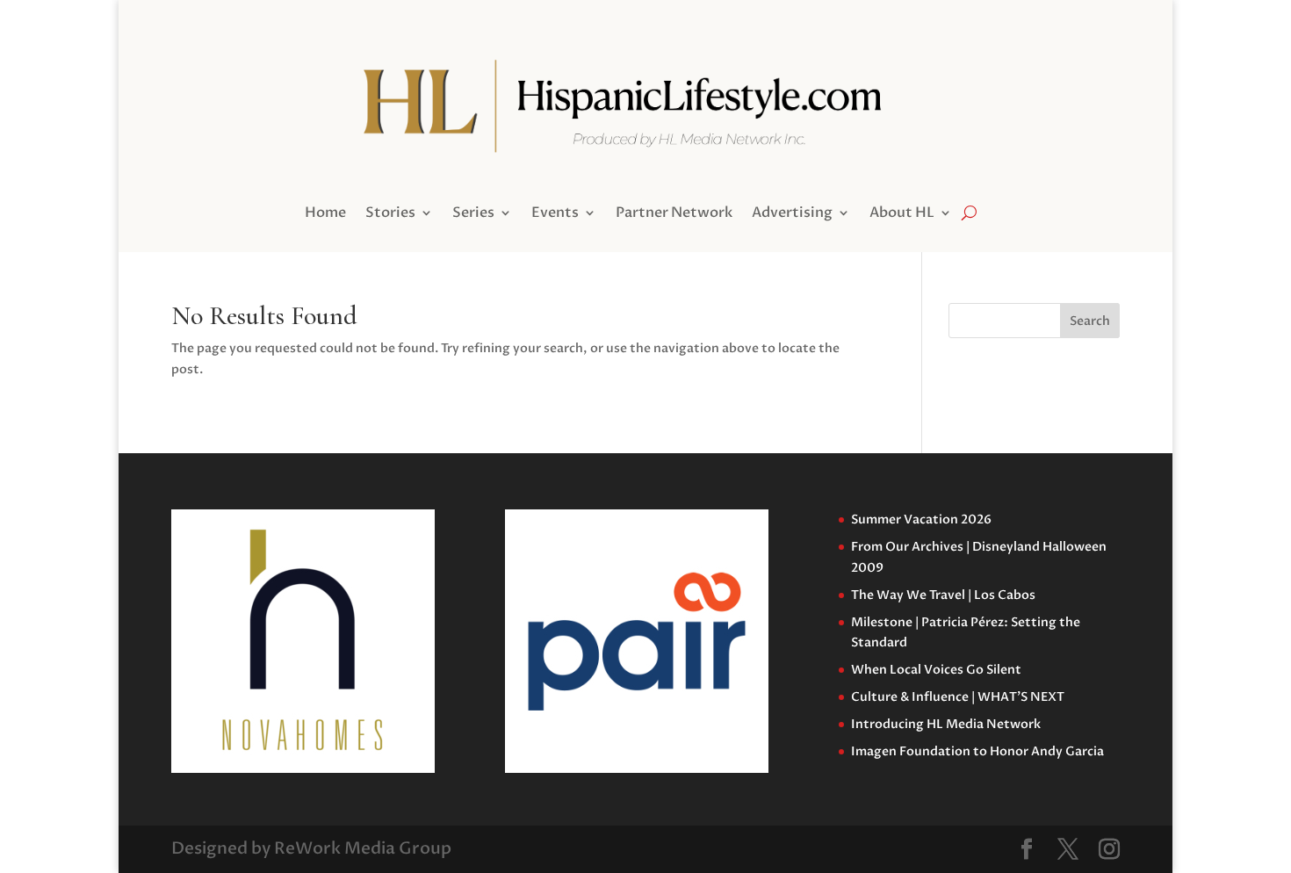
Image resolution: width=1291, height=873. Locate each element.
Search (1090, 321)
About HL (901, 214)
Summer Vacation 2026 (921, 519)
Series (473, 214)
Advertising (792, 214)
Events (555, 214)
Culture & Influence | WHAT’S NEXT (957, 697)
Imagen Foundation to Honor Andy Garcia (977, 751)
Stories (390, 214)
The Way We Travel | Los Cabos (943, 595)
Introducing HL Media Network (946, 724)
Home (325, 214)
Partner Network (674, 214)
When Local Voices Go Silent (936, 669)
